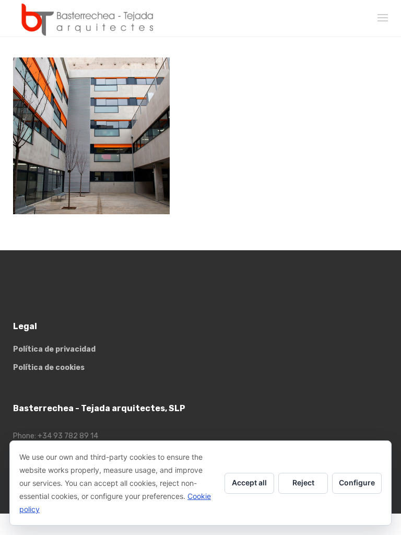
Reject (303, 482)
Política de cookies (49, 367)
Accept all (249, 482)
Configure (357, 482)
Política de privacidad (54, 349)
